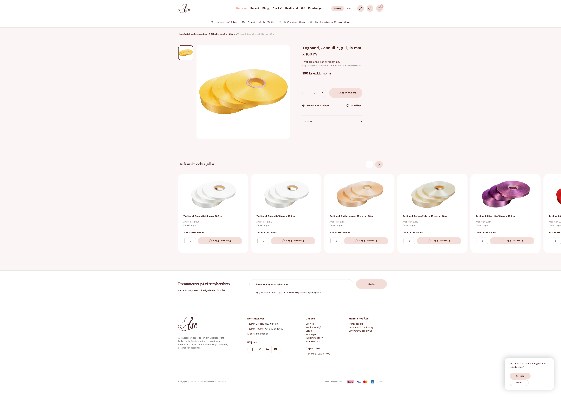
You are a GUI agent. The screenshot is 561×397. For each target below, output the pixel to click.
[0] (379, 8)
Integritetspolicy (314, 338)
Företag (338, 8)
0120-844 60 (271, 324)
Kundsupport (316, 8)
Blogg (266, 8)
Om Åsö (277, 8)
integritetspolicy (313, 292)
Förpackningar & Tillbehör (206, 34)
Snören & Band (228, 34)
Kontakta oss (313, 341)
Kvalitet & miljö (295, 8)
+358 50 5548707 (274, 329)
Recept (254, 8)
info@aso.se (262, 334)
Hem (181, 34)
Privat (350, 8)
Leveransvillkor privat (360, 331)
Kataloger (311, 334)
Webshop (241, 8)
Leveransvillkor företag (361, 327)
